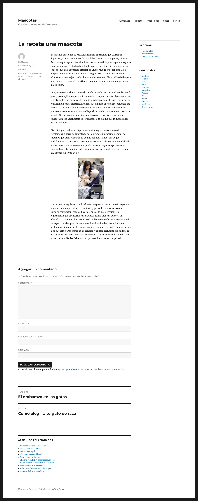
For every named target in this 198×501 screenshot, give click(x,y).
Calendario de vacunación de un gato (35, 468)
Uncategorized (148, 107)
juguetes (139, 21)
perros (176, 21)
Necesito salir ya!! (28, 451)
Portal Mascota (148, 54)
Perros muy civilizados (30, 457)
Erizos (144, 82)
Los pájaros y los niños (30, 449)
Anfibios (145, 76)
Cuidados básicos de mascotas (33, 446)
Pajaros (145, 93)
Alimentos (124, 21)
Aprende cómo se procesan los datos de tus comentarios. (95, 369)
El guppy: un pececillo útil (31, 454)
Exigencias (30, 76)
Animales (22, 73)
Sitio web (23, 350)
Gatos (144, 84)
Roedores (146, 104)
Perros (144, 99)
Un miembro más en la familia (33, 465)
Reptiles (145, 101)
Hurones (145, 87)
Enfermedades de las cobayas (32, 471)
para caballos (147, 51)
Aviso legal (33, 489)
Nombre (23, 324)
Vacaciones (153, 21)
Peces (144, 96)
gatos (166, 21)
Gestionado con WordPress (52, 489)
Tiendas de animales (150, 57)
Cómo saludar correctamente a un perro (37, 463)
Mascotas (27, 20)
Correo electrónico (31, 337)
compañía (31, 73)
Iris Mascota (23, 62)
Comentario (26, 283)
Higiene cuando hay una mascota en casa (37, 460)
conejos (145, 79)
